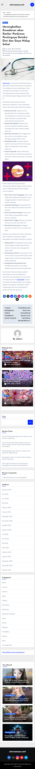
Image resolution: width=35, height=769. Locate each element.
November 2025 (7, 521)
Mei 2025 (5, 543)
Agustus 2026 (6, 490)
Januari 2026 (6, 512)
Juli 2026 (5, 494)
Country (4, 587)
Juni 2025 (5, 539)
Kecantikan (5, 605)
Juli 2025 (5, 534)
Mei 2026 (5, 503)
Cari (4, 416)
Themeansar (17, 766)
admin (9, 49)
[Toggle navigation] (2, 5)
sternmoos (6, 83)
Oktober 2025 (6, 525)
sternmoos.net (17, 5)
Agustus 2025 (6, 530)
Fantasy (4, 591)
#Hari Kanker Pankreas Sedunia (13, 51)
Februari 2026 (6, 507)
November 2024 (7, 565)
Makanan (5, 627)
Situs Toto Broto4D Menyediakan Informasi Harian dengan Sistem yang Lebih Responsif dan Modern (16, 444)
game (4, 596)
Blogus (27, 764)
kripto (4, 618)
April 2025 (5, 547)
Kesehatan (5, 609)
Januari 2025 (6, 556)
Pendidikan (5, 632)
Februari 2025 (6, 552)
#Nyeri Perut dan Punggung (15, 53)
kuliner (4, 623)
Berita (5, 22)
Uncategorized (7, 645)
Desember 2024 (7, 561)
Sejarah (4, 636)
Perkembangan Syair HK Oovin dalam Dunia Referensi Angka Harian (16, 719)
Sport (4, 640)
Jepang (4, 600)
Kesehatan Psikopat (8, 614)
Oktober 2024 (6, 570)
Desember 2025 (7, 516)
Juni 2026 (5, 498)
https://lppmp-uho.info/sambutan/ (13, 652)
